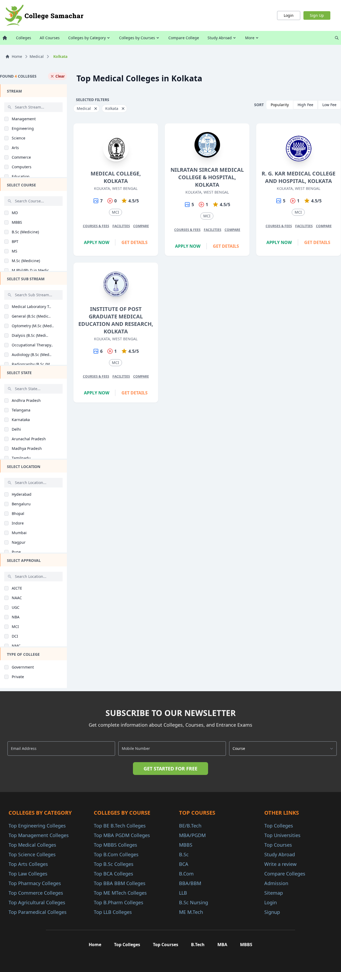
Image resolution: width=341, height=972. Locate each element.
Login (289, 15)
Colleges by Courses (137, 37)
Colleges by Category (87, 37)
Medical (37, 56)
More (249, 37)
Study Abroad (220, 37)
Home (17, 56)
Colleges (23, 37)
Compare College (183, 37)
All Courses (50, 37)
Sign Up (317, 15)
